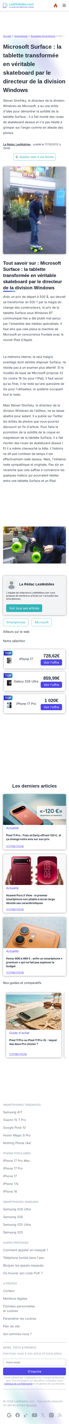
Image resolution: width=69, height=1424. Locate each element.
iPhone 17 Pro (13, 1168)
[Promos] (55, 5)
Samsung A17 (12, 1112)
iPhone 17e (10, 1184)
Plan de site (11, 1326)
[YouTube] (34, 1415)
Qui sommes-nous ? (17, 1334)
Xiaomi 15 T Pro (14, 1120)
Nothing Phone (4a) (17, 1143)
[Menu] (64, 5)
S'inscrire (34, 1371)
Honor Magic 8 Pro (17, 1135)
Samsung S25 (13, 1232)
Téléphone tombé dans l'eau (23, 1258)
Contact (8, 1291)
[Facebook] (17, 1415)
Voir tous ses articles (24, 608)
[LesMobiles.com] (18, 5)
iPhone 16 (10, 1191)
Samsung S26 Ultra (17, 1209)
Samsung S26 (13, 1217)
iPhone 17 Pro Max (16, 1161)
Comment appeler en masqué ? (25, 1250)
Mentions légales (15, 1298)
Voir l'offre (51, 662)
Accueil (7, 36)
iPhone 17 (10, 1176)
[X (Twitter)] (42, 1415)
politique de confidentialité (18, 1383)
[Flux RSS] (59, 1415)
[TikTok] (26, 1415)
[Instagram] (51, 1415)
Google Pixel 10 (14, 1127)
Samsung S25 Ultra (17, 1224)
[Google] (9, 1415)
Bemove (31, 1405)
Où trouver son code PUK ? (23, 1273)
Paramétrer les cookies (19, 1318)
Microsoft (41, 622)
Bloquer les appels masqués (23, 1265)
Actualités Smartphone (43, 36)
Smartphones (15, 622)
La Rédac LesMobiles (17, 144)
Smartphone (21, 36)
